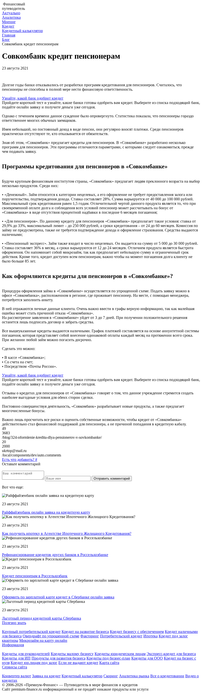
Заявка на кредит (46, 676)
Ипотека (150, 636)
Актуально (11, 13)
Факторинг (89, 636)
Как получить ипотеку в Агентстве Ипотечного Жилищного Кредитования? (66, 533)
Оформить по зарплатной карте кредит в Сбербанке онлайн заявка (58, 597)
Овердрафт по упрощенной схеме (51, 636)
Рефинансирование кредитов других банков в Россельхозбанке (55, 555)
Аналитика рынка (134, 676)
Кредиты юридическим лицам (120, 654)
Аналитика (11, 17)
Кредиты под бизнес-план (108, 658)
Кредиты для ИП (16, 658)
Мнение (9, 22)
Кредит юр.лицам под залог (34, 663)
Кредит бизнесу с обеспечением (137, 631)
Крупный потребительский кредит (31, 631)
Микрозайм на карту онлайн (43, 640)
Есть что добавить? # (19, 459)
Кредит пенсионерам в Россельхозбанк (34, 576)
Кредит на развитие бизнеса (85, 631)
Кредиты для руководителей (26, 654)
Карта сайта (109, 663)
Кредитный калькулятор (22, 31)
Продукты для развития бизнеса (58, 658)
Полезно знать (14, 623)
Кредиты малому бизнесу (72, 654)
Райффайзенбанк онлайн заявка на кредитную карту (46, 512)
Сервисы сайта (14, 667)
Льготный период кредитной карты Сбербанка (41, 618)
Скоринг (110, 676)
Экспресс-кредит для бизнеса (171, 654)
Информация (13, 645)
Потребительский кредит (121, 636)
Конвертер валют (16, 676)
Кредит (8, 26)
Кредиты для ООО (147, 658)
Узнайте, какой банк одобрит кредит (32, 98)
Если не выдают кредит (78, 663)
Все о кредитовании (167, 676)
